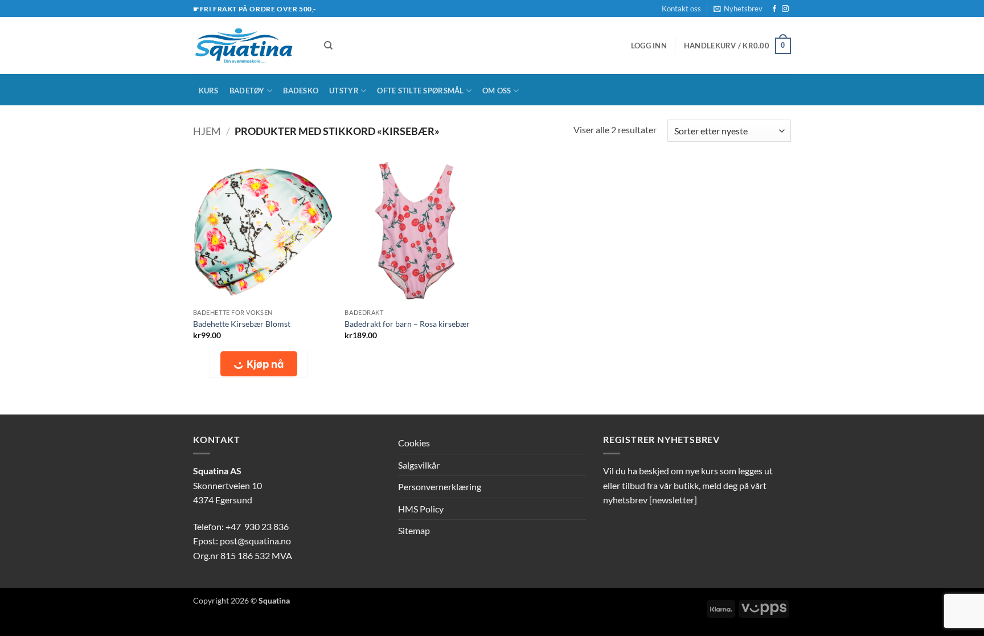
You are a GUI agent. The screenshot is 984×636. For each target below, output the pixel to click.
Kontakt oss (681, 8)
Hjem (207, 131)
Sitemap (414, 530)
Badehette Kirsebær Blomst (241, 324)
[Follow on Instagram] (785, 9)
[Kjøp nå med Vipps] (259, 364)
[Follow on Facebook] (774, 9)
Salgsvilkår (419, 464)
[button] (738, 8)
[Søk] (328, 45)
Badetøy (247, 90)
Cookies (414, 442)
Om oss (496, 90)
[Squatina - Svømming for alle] (250, 45)
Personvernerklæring (439, 486)
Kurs (209, 90)
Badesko (300, 90)
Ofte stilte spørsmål (420, 90)
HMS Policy (421, 508)
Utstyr (344, 90)
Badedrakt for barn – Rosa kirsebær (407, 324)
